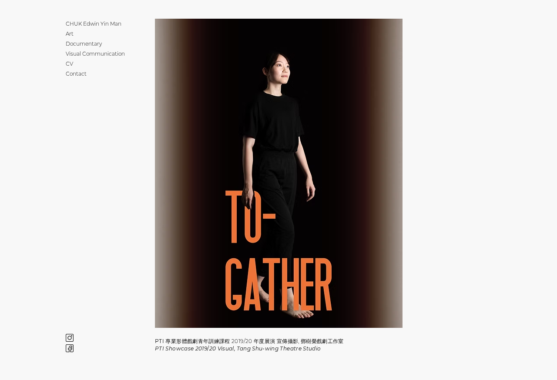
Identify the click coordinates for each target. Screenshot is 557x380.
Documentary (84, 43)
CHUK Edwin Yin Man (90, 23)
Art (70, 33)
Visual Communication (90, 53)
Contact (76, 73)
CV (69, 63)
